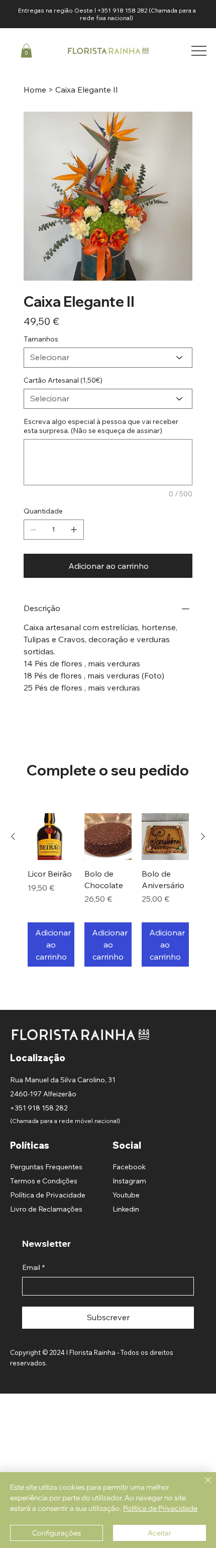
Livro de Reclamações (46, 1209)
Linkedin (126, 1209)
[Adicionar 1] (74, 530)
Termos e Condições (43, 1180)
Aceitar (159, 1532)
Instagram (129, 1180)
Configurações (56, 1532)
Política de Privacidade (47, 1194)
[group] (108, 890)
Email (33, 1267)
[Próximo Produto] (203, 836)
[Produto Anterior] (13, 836)
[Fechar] (202, 1486)
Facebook (129, 1166)
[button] (26, 50)
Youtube (126, 1194)
